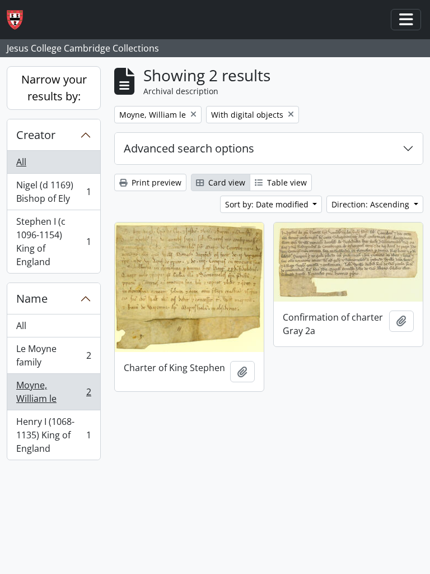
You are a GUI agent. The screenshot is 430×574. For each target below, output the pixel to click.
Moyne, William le (53, 392)
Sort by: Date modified (268, 204)
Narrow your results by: (54, 88)
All (21, 162)
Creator (35, 134)
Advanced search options (189, 148)
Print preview (155, 182)
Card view (225, 182)
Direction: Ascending (371, 204)
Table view (286, 182)
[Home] (19, 20)
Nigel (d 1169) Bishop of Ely (53, 192)
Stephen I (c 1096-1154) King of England (53, 241)
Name (32, 298)
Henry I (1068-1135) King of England (53, 435)
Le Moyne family (53, 355)
